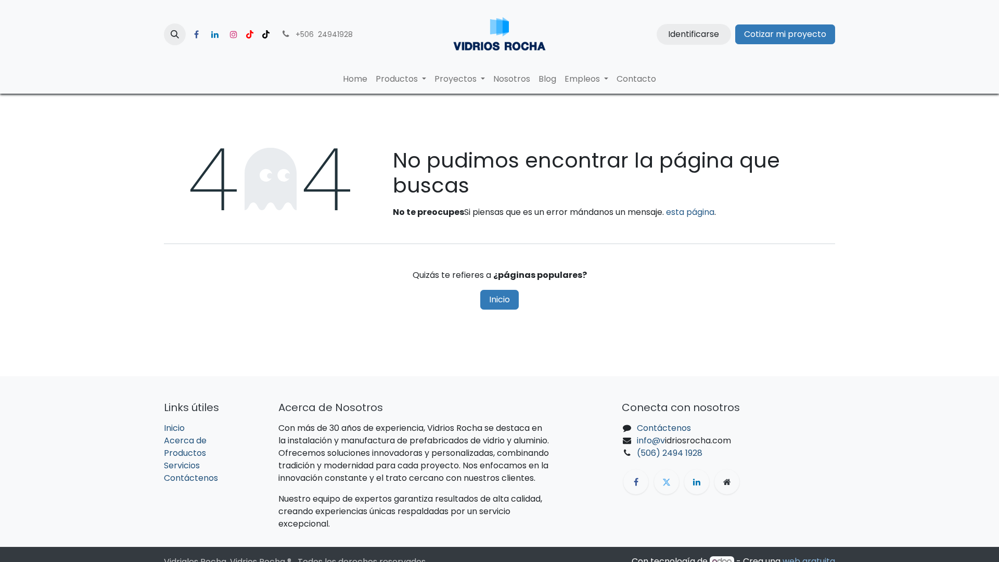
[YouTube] (249, 34)
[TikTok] (266, 34)
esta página (690, 212)
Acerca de (185, 440)
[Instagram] (233, 34)
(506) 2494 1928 (669, 453)
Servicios (182, 465)
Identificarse (693, 34)
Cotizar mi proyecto (785, 34)
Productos (185, 453)
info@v (651, 440)
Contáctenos (191, 478)
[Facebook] (196, 34)
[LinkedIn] (215, 34)
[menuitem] (355, 79)
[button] (175, 34)
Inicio (499, 299)
